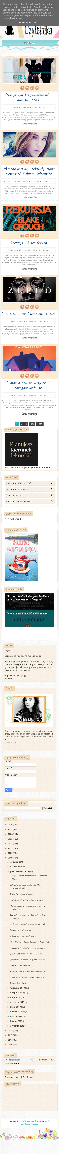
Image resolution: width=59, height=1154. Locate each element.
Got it (37, 22)
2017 (10, 1035)
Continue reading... (29, 123)
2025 (10, 829)
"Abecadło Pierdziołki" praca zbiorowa (27, 948)
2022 (10, 843)
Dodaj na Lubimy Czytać (18, 483)
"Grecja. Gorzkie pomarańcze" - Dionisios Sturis (29, 98)
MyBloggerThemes (29, 1124)
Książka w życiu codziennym (23, 936)
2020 (10, 853)
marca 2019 (16, 1016)
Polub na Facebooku (17, 489)
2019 (10, 857)
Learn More (25, 22)
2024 (10, 834)
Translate (14, 1063)
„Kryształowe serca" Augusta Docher (27, 959)
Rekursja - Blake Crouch (28, 243)
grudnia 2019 (17, 862)
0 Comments (38, 107)
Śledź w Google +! (15, 495)
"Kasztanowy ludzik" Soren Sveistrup (27, 977)
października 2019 (19, 871)
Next (40, 423)
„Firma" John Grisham (20, 965)
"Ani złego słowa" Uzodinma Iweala (28, 314)
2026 (10, 824)
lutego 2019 (16, 1021)
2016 (10, 1039)
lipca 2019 (15, 997)
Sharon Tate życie (18, 983)
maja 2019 (15, 1006)
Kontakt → (11, 742)
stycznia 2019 (17, 1025)
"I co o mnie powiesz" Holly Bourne (27, 614)
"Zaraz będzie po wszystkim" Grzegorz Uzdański (29, 386)
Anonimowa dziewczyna (20, 930)
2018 (10, 1030)
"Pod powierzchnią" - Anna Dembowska (28, 924)
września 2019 (17, 987)
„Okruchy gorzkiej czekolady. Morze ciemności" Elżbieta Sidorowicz (28, 172)
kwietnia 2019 (17, 1011)
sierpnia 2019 (17, 992)
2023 (10, 838)
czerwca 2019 (17, 1002)
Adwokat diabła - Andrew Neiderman (27, 971)
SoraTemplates (27, 1121)
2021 (10, 848)
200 (32, 423)
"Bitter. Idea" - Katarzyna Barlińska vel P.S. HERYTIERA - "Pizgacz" (28, 598)
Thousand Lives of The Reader (19, 1077)
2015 (10, 1044)
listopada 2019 (18, 866)
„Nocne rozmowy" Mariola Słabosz (26, 953)
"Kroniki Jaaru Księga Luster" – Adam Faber (30, 942)
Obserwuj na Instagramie (19, 501)
